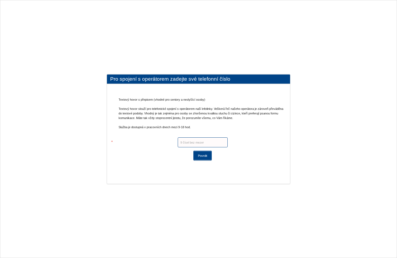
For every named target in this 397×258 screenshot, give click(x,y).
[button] (202, 156)
